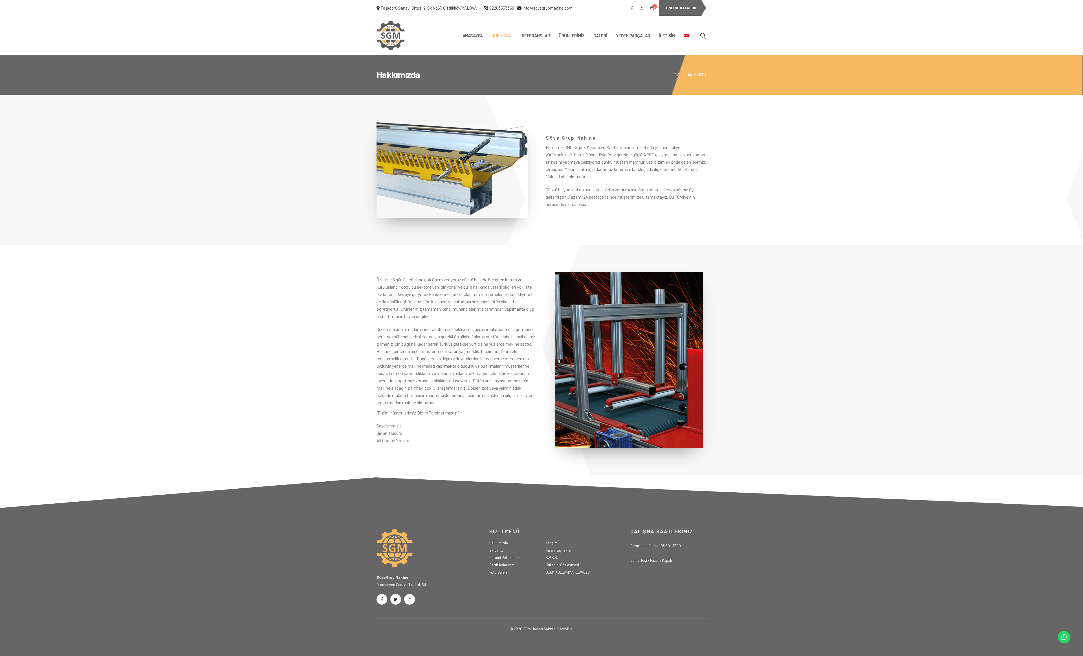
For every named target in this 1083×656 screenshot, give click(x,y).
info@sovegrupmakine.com (547, 7)
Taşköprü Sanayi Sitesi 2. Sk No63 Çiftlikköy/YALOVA (428, 7)
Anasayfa (473, 35)
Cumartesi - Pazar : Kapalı (651, 560)
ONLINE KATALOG (681, 8)
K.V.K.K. (552, 557)
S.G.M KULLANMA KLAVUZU (568, 572)
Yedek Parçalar (633, 35)
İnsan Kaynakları (559, 550)
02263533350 (501, 7)
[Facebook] (632, 8)
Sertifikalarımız (501, 564)
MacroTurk (565, 628)
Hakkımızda (498, 542)
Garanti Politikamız (504, 557)
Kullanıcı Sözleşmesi (562, 564)
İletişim (667, 35)
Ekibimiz (496, 550)
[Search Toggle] (703, 36)
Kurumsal (502, 35)
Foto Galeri (498, 572)
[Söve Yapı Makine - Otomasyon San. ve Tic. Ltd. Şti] (391, 35)
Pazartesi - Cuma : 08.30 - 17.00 (655, 545)
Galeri (600, 35)
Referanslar (536, 35)
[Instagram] (641, 8)
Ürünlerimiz (572, 35)
